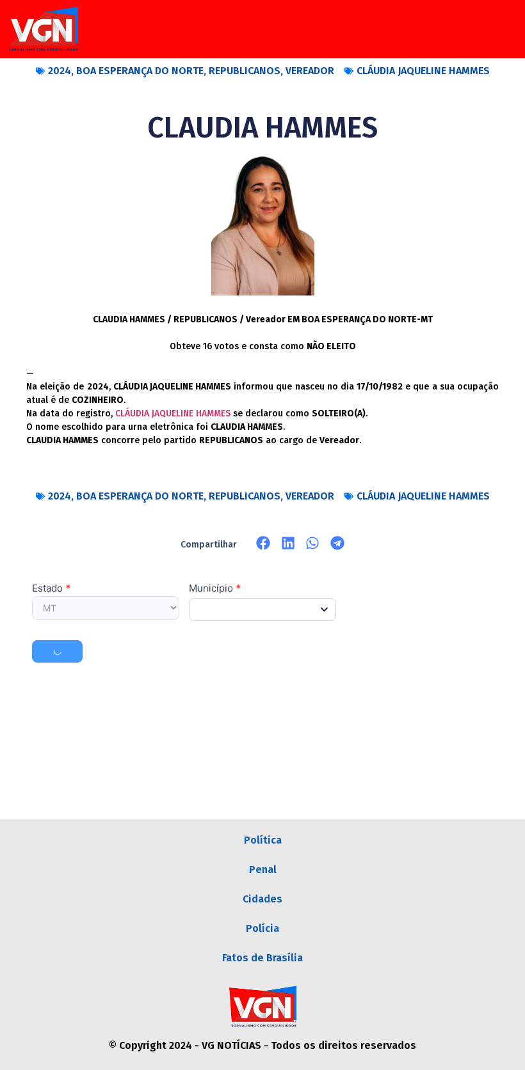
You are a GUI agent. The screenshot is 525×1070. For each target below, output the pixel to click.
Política (263, 840)
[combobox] (262, 609)
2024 (59, 71)
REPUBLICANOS (244, 71)
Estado (51, 588)
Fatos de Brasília (262, 958)
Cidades (262, 899)
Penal (263, 869)
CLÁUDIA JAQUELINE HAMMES (423, 71)
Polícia (262, 928)
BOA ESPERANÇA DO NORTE (140, 71)
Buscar (57, 651)
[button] (263, 543)
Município (215, 588)
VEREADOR (310, 71)
